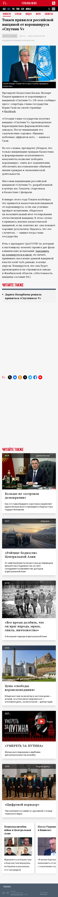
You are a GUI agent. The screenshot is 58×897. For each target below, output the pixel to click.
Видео (29, 14)
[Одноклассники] (20, 377)
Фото (38, 14)
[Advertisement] (29, 341)
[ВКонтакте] (15, 377)
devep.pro (43, 894)
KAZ (4, 9)
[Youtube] (40, 377)
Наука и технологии (36, 36)
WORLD (28, 9)
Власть (22, 36)
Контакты (7, 886)
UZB (22, 9)
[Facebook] (35, 377)
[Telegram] (30, 377)
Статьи (18, 14)
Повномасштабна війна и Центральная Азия (17, 830)
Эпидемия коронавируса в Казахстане (18, 40)
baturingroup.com (17, 894)
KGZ (8, 9)
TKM (17, 9)
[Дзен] (25, 377)
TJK (13, 9)
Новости (7, 14)
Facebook (10, 111)
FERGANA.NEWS (29, 3)
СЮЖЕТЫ (49, 14)
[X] (10, 377)
